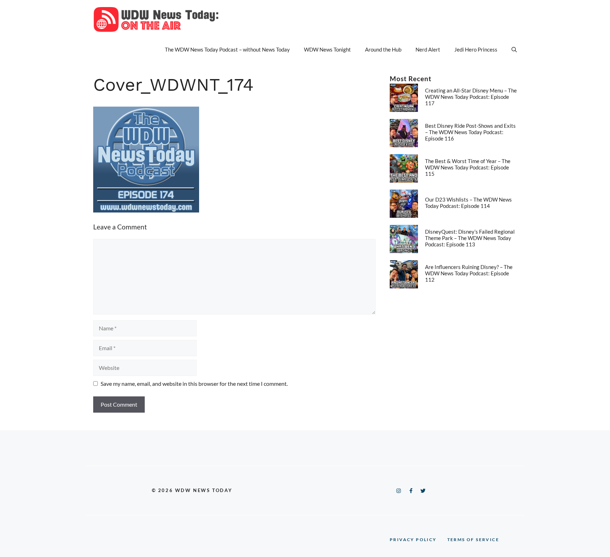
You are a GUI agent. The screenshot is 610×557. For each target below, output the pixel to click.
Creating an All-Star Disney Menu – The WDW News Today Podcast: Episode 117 (471, 96)
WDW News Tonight (327, 49)
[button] (514, 49)
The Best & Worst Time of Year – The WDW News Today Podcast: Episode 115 (467, 167)
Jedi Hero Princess (475, 49)
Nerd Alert (427, 49)
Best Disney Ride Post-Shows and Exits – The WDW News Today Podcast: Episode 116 (470, 132)
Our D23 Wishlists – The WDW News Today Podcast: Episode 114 (468, 202)
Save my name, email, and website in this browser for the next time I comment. (194, 383)
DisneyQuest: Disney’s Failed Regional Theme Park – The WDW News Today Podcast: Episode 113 (470, 237)
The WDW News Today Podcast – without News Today (227, 49)
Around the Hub (383, 49)
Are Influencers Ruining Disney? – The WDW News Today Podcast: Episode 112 (469, 273)
